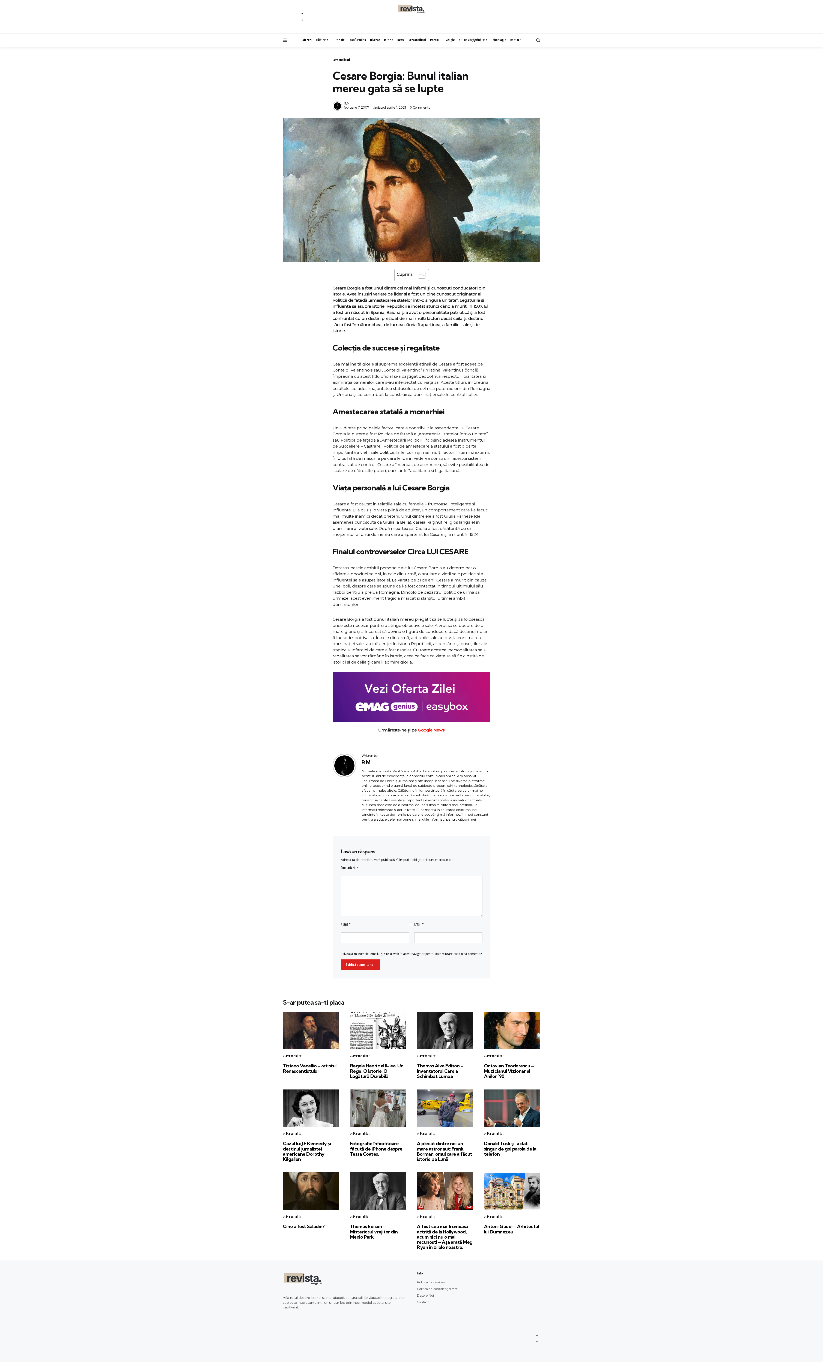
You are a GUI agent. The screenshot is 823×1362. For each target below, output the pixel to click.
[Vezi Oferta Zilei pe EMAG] (411, 697)
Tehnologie (498, 40)
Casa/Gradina (357, 40)
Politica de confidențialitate (437, 1289)
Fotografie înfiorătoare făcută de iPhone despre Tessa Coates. (376, 1148)
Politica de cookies (431, 1282)
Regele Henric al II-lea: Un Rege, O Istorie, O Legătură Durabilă (377, 1071)
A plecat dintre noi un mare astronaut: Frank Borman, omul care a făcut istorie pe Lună (444, 1151)
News (400, 40)
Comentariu (350, 868)
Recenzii (435, 40)
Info (420, 1273)
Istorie (388, 40)
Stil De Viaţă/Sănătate (473, 40)
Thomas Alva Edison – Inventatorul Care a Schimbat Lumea (440, 1071)
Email (419, 924)
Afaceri (307, 40)
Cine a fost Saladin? (303, 1226)
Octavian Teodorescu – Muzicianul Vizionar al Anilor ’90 (509, 1071)
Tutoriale (338, 40)
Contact (515, 40)
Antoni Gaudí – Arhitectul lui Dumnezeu (511, 1229)
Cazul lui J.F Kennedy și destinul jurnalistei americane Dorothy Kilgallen (307, 1151)
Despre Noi (425, 1296)
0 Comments (420, 107)
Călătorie (322, 40)
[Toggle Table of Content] (419, 275)
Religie (450, 40)
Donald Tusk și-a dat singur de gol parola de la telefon (510, 1148)
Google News (431, 730)
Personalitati (417, 40)
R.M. (347, 103)
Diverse (375, 40)
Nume (346, 924)
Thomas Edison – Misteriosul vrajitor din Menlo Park (374, 1231)
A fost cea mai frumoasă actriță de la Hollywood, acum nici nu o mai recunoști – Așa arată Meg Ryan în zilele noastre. (445, 1236)
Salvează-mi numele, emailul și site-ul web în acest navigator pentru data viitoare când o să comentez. (411, 954)
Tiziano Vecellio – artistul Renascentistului (309, 1068)
